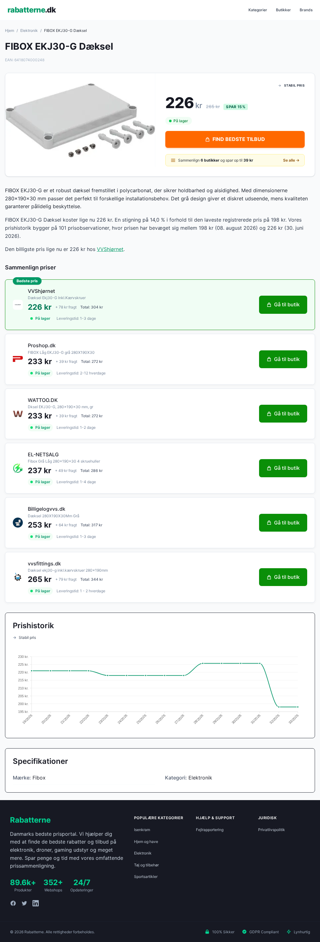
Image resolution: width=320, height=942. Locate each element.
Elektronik (29, 30)
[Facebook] (13, 903)
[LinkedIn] (35, 903)
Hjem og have (146, 841)
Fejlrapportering (209, 829)
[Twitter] (24, 903)
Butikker (283, 10)
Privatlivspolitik (271, 829)
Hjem (9, 30)
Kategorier (257, 10)
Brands (306, 10)
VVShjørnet (110, 249)
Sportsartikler (146, 876)
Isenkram (142, 829)
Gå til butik (287, 304)
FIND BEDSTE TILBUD (238, 139)
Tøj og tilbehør (146, 865)
